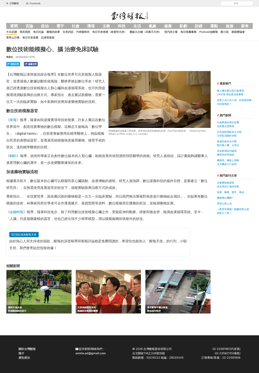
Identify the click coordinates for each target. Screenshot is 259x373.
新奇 (245, 26)
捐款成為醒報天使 (25, 234)
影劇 (183, 26)
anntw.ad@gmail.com (90, 353)
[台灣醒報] (129, 15)
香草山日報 (13, 37)
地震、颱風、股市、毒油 (230, 192)
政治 (45, 26)
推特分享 (14, 64)
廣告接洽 (24, 357)
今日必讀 (11, 31)
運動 (214, 26)
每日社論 (38, 31)
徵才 (21, 353)
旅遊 (229, 26)
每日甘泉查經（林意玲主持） (109, 31)
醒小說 (225, 31)
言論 (29, 26)
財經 (198, 26)
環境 (91, 26)
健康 (168, 26)
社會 (75, 26)
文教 (106, 26)
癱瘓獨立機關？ (225, 197)
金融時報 (16, 212)
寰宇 (60, 26)
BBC (13, 156)
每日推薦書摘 (188, 31)
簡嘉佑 (9, 57)
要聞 (14, 26)
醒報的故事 (53, 31)
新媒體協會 (238, 31)
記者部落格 (47, 37)
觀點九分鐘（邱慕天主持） (146, 31)
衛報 (13, 120)
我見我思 (25, 31)
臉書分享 (32, 64)
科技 (122, 26)
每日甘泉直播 (30, 37)
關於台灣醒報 (27, 349)
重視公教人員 (224, 203)
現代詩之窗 (171, 31)
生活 (137, 26)
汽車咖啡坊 (82, 31)
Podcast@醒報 (208, 31)
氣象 (152, 26)
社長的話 (68, 31)
